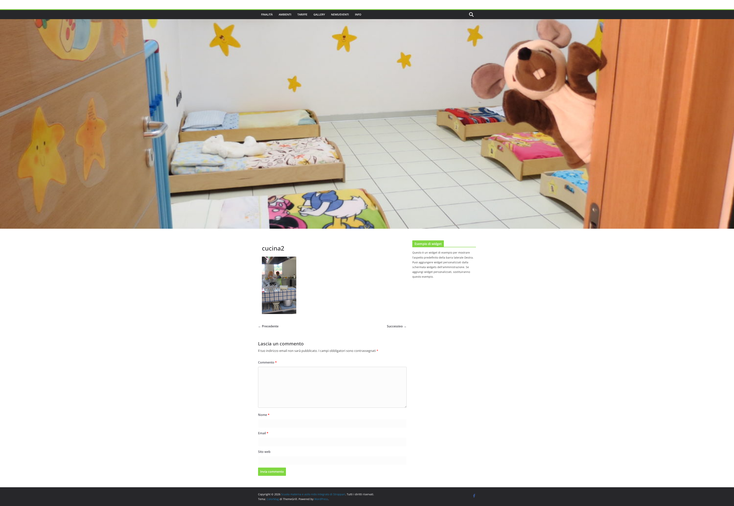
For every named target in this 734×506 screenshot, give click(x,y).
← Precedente (268, 326)
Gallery (319, 14)
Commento (267, 362)
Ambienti (285, 14)
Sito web (264, 452)
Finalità (267, 14)
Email (263, 433)
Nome (264, 415)
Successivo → (397, 326)
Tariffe (302, 14)
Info (358, 14)
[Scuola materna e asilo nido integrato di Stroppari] (367, 22)
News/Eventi (340, 14)
